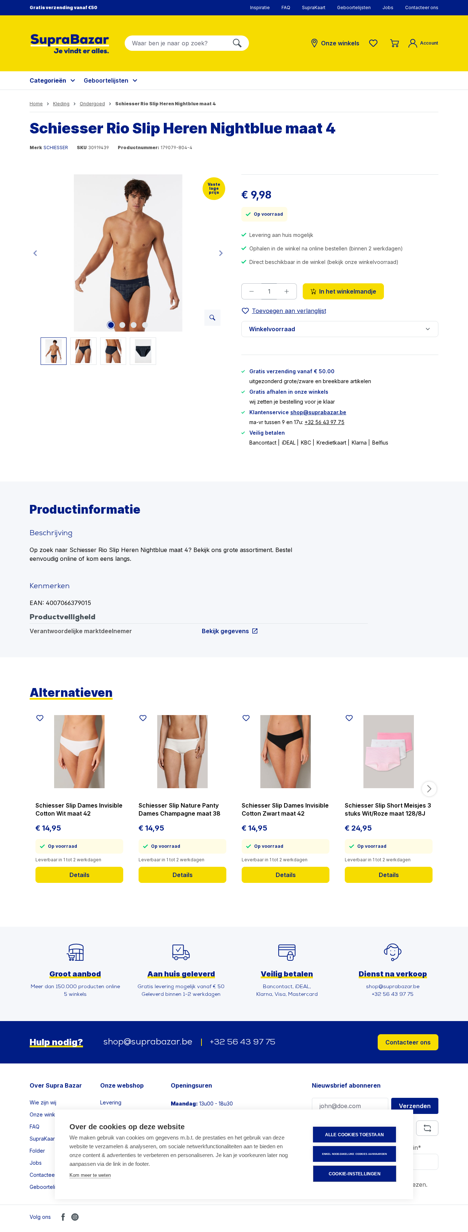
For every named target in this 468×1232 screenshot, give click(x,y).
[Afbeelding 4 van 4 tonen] (145, 325)
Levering (110, 1102)
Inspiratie (260, 7)
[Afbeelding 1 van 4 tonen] (111, 325)
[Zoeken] (237, 43)
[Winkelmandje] (394, 43)
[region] (128, 269)
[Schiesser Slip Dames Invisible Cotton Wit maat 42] (79, 751)
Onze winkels (46, 1114)
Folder (37, 1151)
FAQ (286, 7)
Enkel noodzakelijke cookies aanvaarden (354, 1154)
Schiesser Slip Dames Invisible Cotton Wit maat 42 (78, 809)
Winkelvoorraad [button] (272, 329)
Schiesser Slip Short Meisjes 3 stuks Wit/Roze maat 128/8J (388, 809)
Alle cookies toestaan (354, 1134)
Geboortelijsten (354, 7)
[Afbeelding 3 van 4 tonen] (134, 325)
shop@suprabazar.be (318, 412)
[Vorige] (35, 253)
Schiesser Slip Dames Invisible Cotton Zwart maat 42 (285, 809)
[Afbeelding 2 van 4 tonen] (122, 325)
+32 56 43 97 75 (324, 422)
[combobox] (175, 43)
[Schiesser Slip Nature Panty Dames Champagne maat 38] (182, 751)
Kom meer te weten (90, 1175)
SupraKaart (313, 7)
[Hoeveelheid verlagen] (251, 291)
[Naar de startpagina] (69, 43)
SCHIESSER (56, 147)
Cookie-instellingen (355, 1173)
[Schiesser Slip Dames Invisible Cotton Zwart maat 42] (285, 751)
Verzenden (415, 1106)
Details (79, 874)
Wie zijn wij (43, 1102)
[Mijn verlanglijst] (374, 43)
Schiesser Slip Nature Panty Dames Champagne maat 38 (179, 809)
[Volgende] (220, 253)
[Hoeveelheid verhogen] (287, 291)
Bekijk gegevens (225, 631)
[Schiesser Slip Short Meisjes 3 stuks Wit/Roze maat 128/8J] (388, 751)
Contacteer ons (421, 7)
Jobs (387, 7)
